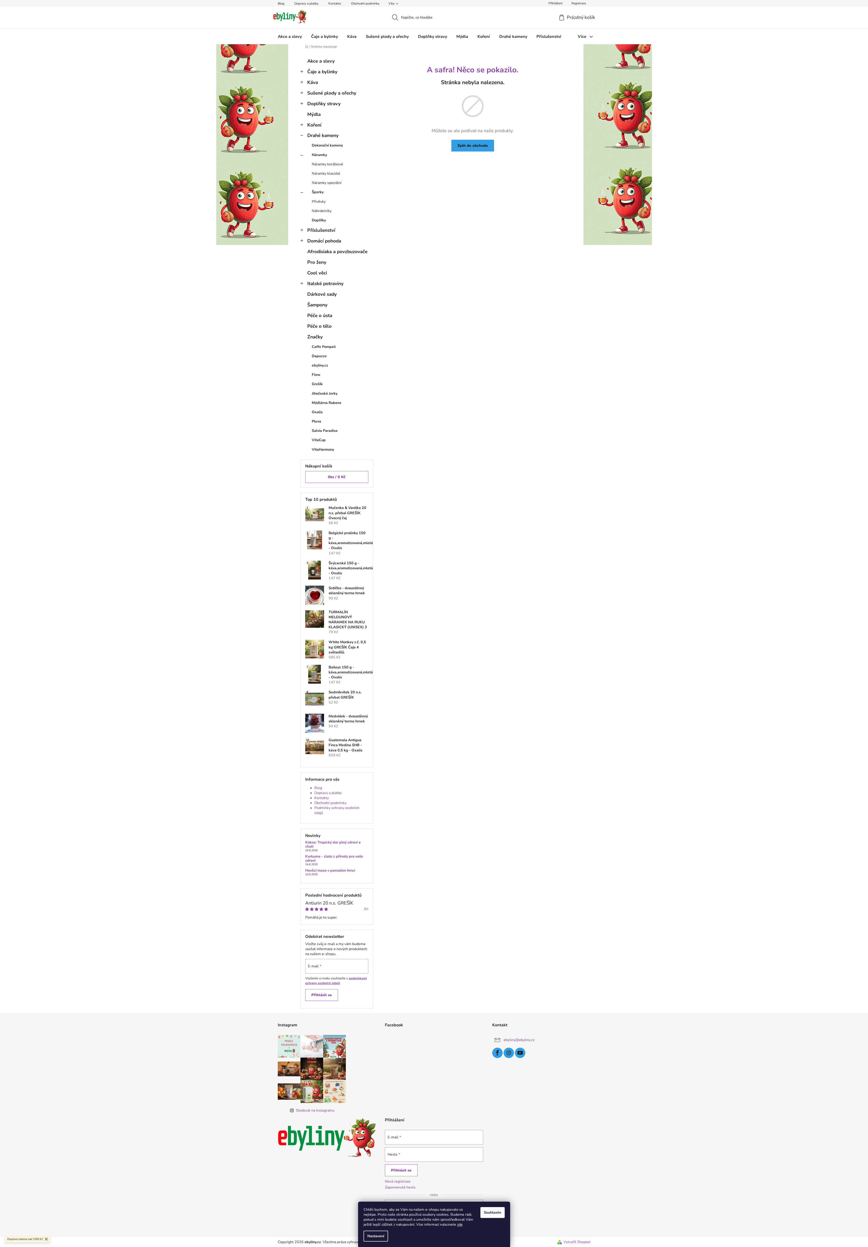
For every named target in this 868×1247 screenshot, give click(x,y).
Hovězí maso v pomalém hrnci (330, 871)
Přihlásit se (321, 995)
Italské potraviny (325, 283)
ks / (336, 476)
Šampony (317, 305)
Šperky (318, 192)
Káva (312, 82)
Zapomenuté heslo (400, 1187)
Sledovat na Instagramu (315, 1110)
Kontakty (334, 3)
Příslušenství (321, 230)
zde (460, 1224)
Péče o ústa (319, 315)
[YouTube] (520, 1053)
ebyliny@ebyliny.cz (519, 1039)
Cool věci (317, 273)
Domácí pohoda (324, 241)
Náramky (319, 154)
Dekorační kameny (327, 145)
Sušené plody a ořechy (331, 93)
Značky (315, 337)
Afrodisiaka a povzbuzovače (337, 251)
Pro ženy (316, 262)
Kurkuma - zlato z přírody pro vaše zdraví (334, 859)
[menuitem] (289, 36)
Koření (314, 125)
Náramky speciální (327, 182)
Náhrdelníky (322, 210)
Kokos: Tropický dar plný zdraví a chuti (333, 844)
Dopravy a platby (306, 3)
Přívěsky (319, 201)
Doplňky (319, 220)
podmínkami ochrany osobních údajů (336, 980)
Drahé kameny (323, 135)
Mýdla (314, 114)
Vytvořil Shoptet (576, 1242)
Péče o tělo (319, 326)
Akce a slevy (321, 61)
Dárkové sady (322, 294)
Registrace (578, 3)
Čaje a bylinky (322, 71)
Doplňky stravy (324, 103)
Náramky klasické (326, 173)
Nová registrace (398, 1181)
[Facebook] (497, 1053)
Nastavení (375, 1236)
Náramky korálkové (327, 164)
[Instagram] (509, 1053)
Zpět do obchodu (472, 145)
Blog (281, 3)
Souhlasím (492, 1212)
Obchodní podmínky (365, 3)
